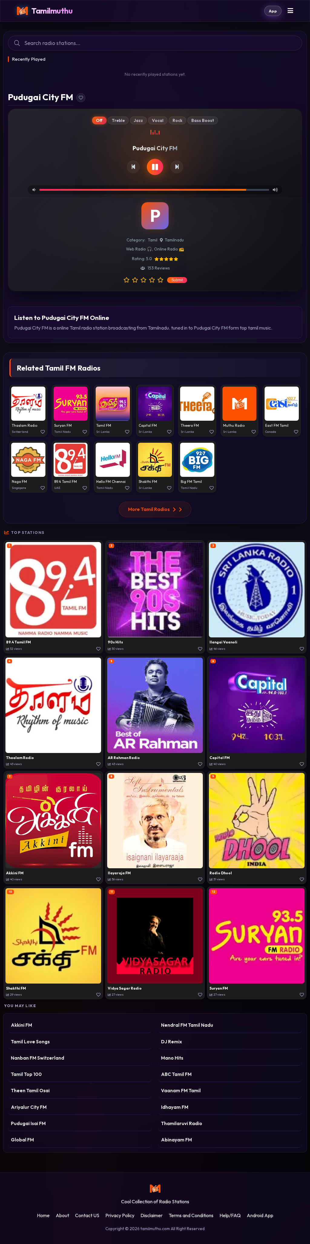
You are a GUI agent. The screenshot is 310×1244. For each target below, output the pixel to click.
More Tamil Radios (149, 509)
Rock (177, 120)
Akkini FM (21, 1025)
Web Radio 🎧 (139, 249)
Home (43, 1215)
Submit (177, 280)
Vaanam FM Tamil (181, 1090)
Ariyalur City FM (29, 1107)
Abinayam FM (176, 1140)
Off (99, 120)
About (62, 1215)
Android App (260, 1215)
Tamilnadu (174, 240)
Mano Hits (172, 1058)
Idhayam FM (174, 1107)
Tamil (152, 240)
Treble (118, 120)
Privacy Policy (119, 1215)
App (273, 10)
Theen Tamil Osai (30, 1090)
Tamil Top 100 (26, 1074)
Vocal (157, 120)
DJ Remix (171, 1042)
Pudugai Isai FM (28, 1123)
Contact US (87, 1215)
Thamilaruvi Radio (181, 1123)
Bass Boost (202, 120)
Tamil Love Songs (30, 1042)
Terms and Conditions (191, 1215)
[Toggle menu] (290, 11)
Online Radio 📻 (169, 249)
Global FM (22, 1140)
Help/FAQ (230, 1215)
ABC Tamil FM (176, 1074)
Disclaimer (151, 1215)
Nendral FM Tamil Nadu (187, 1025)
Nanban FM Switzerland (37, 1058)
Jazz (138, 120)
